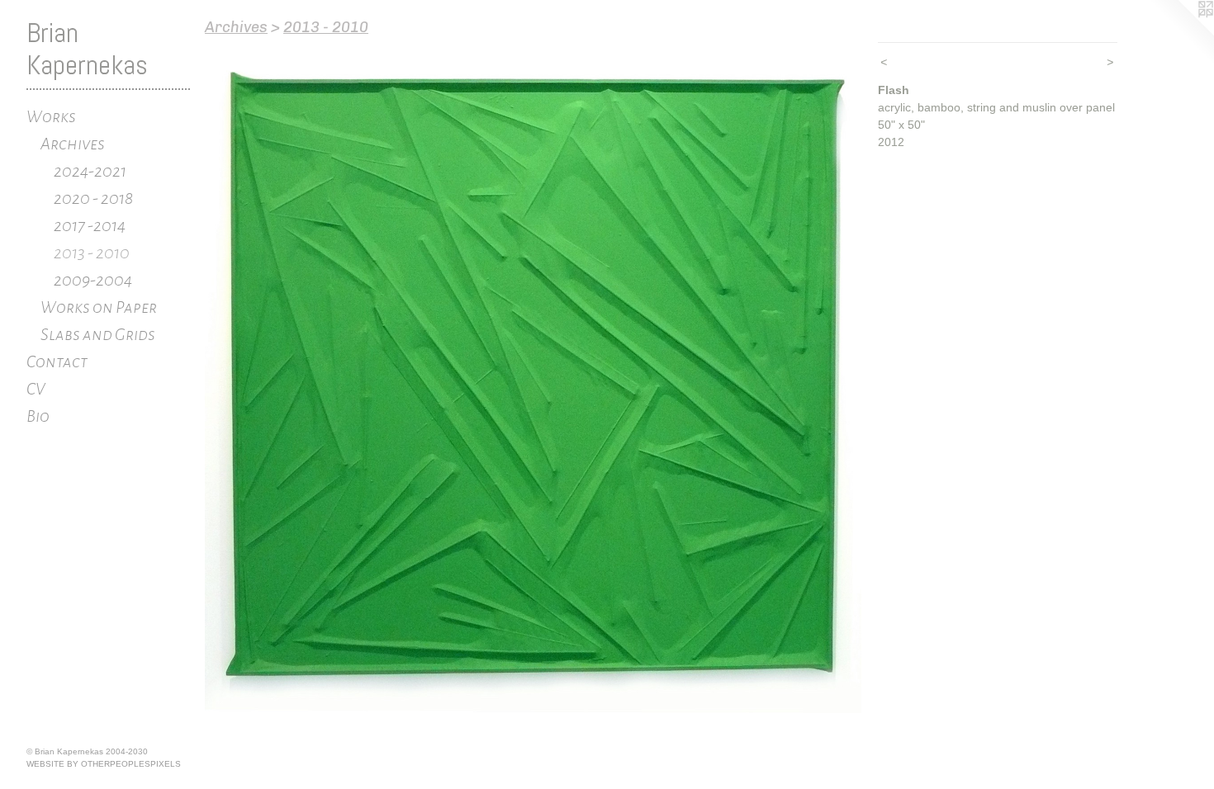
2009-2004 (93, 280)
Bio (38, 416)
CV (35, 389)
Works (51, 116)
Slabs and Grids (97, 334)
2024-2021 (90, 171)
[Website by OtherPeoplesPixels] (1181, 33)
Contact (57, 361)
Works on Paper (98, 307)
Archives (72, 144)
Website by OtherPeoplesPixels (103, 763)
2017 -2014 (90, 225)
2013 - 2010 (92, 252)
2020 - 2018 (93, 198)
